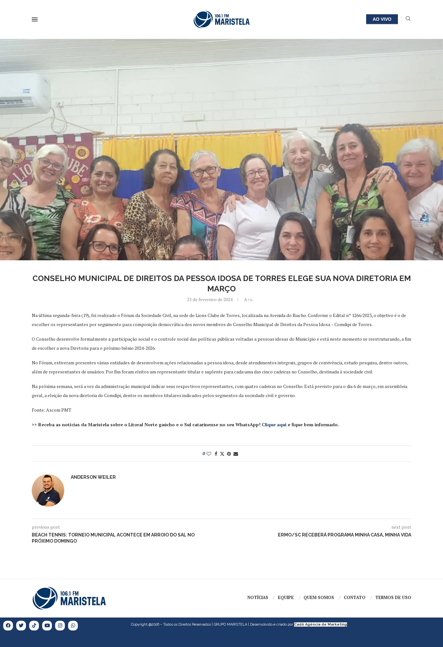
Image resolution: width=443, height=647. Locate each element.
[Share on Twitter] (222, 454)
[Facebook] (8, 625)
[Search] (408, 19)
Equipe (286, 597)
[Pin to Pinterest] (229, 454)
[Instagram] (60, 625)
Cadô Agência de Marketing (320, 624)
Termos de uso (393, 597)
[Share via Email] (235, 454)
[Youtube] (47, 625)
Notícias (257, 597)
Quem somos (319, 597)
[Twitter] (21, 625)
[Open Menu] (35, 19)
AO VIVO (382, 19)
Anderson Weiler (93, 477)
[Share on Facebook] (216, 454)
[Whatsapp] (73, 625)
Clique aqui (274, 424)
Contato (354, 597)
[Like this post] (209, 454)
